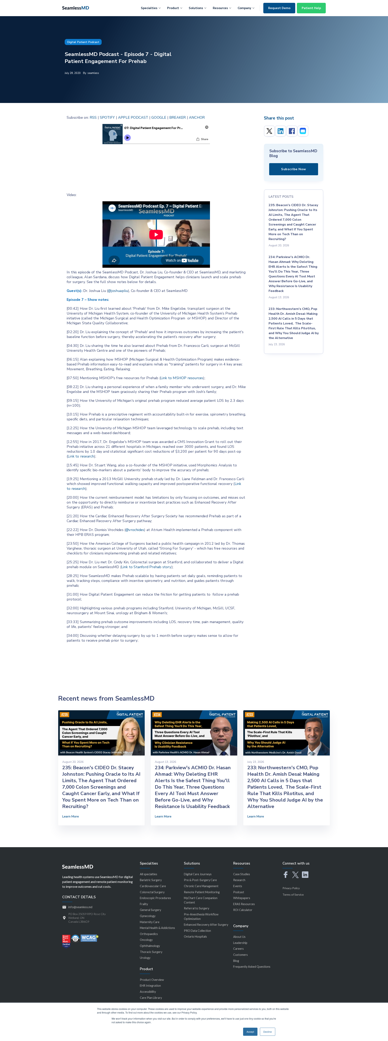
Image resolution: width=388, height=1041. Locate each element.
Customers (240, 954)
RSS (93, 117)
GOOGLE (158, 117)
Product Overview (152, 979)
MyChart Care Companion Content (200, 900)
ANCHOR (197, 117)
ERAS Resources (244, 904)
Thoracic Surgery (151, 952)
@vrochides (134, 529)
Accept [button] (250, 1031)
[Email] (303, 131)
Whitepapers (241, 898)
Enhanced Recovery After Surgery (206, 924)
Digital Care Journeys (198, 874)
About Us (239, 936)
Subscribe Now (293, 169)
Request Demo (279, 8)
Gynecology (147, 916)
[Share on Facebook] (292, 131)
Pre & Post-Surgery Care (200, 880)
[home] (75, 7)
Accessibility (148, 991)
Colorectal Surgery (152, 892)
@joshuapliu (118, 290)
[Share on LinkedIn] (280, 131)
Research (239, 880)
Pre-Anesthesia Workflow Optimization (201, 916)
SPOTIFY (107, 117)
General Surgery (150, 910)
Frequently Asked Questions (251, 966)
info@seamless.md (80, 907)
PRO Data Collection (197, 930)
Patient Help (311, 8)
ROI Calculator (242, 910)
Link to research (81, 456)
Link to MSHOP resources (181, 378)
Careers (238, 948)
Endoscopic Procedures (155, 898)
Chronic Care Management (201, 886)
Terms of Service (293, 894)
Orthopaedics (149, 934)
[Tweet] (269, 131)
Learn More (70, 816)
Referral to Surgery (196, 908)
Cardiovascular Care (153, 886)
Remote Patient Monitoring (202, 892)
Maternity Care (149, 922)
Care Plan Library (151, 997)
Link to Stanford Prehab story (146, 567)
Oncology (146, 939)
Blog (236, 960)
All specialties (148, 874)
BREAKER (177, 117)
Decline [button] (267, 1031)
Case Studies (241, 874)
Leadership (240, 942)
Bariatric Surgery (151, 880)
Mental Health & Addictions (157, 928)
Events (237, 886)
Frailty (144, 904)
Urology (145, 957)
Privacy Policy (291, 888)
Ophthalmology (150, 946)
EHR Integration (150, 985)
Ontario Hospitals (195, 936)
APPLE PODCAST (133, 117)
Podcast (238, 892)
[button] (150, 7)
